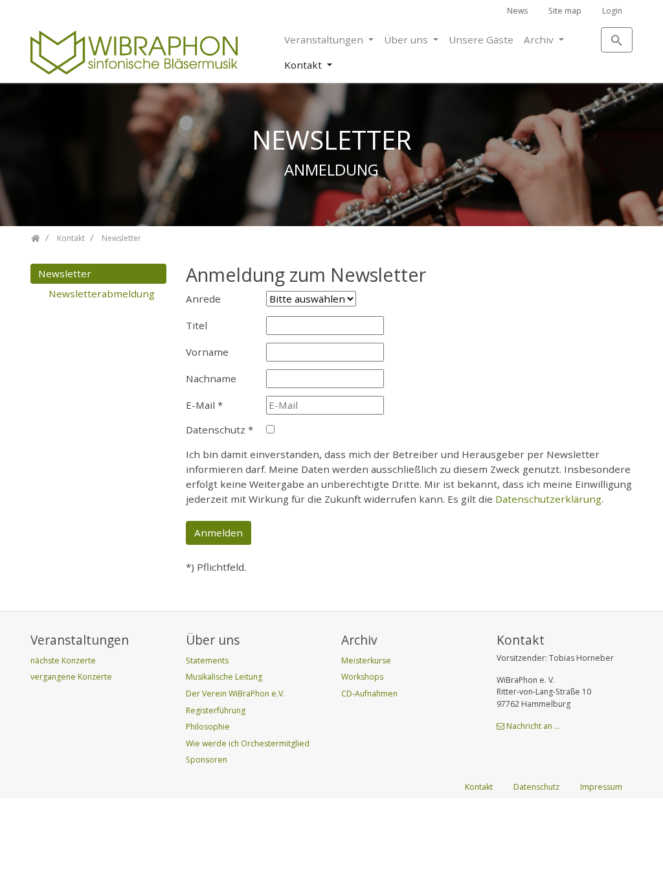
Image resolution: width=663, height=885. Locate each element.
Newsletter (64, 273)
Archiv (540, 39)
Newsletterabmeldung (102, 293)
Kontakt (304, 64)
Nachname (211, 378)
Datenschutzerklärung (548, 498)
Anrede (203, 298)
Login (612, 10)
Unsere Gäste (481, 39)
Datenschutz (219, 429)
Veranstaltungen (325, 39)
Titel (196, 325)
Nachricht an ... (533, 725)
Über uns (407, 39)
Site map (564, 10)
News (517, 10)
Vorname (207, 351)
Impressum (601, 786)
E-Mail (204, 404)
